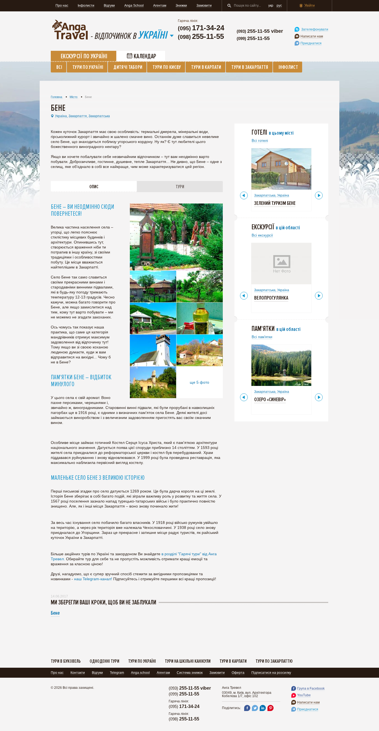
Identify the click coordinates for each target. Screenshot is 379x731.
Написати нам (311, 36)
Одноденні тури (104, 661)
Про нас (61, 5)
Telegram (117, 673)
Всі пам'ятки (262, 337)
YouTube (304, 695)
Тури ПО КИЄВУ (167, 67)
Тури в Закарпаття (249, 67)
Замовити (204, 5)
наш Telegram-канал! (93, 579)
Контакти (77, 673)
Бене (55, 613)
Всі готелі (260, 141)
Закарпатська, (265, 195)
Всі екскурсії (262, 235)
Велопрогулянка (271, 298)
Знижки (181, 5)
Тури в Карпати (206, 67)
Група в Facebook (311, 688)
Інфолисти (86, 5)
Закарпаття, (78, 116)
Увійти (309, 5)
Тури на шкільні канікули (188, 661)
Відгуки (109, 5)
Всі (59, 67)
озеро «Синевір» (270, 399)
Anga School (134, 5)
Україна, (61, 116)
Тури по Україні (87, 67)
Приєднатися (311, 43)
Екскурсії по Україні (84, 56)
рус (279, 5)
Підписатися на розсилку (271, 673)
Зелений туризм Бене (274, 203)
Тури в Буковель (66, 661)
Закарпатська (99, 116)
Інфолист (288, 67)
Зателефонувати (314, 29)
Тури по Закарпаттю (274, 661)
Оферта (238, 673)
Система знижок (190, 673)
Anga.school (140, 673)
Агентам (159, 5)
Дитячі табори (127, 67)
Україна (283, 195)
